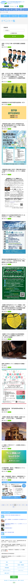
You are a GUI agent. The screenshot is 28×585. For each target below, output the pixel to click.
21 (17, 505)
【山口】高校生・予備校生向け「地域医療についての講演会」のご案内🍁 (13, 550)
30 (23, 505)
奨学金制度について (21, 9)
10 (7, 505)
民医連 (13, 6)
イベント (23, 15)
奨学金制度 (7, 567)
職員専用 (21, 6)
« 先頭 (2, 505)
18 (10, 505)
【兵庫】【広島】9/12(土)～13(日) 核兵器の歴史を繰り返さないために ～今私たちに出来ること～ (13, 541)
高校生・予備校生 (21, 564)
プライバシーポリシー (7, 570)
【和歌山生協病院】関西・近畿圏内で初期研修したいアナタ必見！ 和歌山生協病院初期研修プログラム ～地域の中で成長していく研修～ (13, 545)
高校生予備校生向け (16, 9)
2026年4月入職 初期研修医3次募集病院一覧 (12, 515)
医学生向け (12, 9)
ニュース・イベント (20, 567)
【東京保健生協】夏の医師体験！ (8, 553)
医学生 (7, 564)
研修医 (21, 562)
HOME (2, 9)
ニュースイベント (25, 9)
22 (19, 505)
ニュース (14, 15)
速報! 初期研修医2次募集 (9, 532)
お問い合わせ (6, 573)
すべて (5, 15)
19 (12, 505)
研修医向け (7, 9)
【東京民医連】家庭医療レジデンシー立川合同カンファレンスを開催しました (13, 557)
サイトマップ (20, 570)
